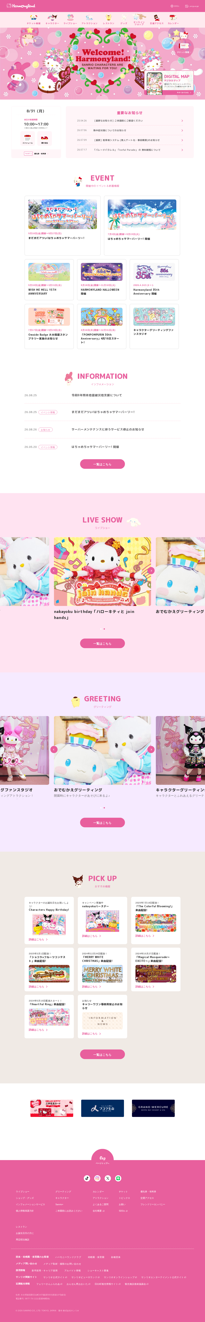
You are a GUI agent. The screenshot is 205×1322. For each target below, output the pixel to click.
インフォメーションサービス (30, 1204)
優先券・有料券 (148, 1191)
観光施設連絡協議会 (135, 1284)
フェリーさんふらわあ (48, 1284)
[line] (118, 1178)
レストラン (21, 1226)
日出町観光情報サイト (106, 1284)
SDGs (176, 6)
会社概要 (97, 1210)
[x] (108, 1178)
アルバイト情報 (72, 1270)
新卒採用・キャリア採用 (45, 1270)
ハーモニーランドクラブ (68, 1257)
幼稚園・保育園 (96, 1257)
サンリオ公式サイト (54, 1277)
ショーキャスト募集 (98, 1270)
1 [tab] (101, 95)
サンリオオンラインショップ (119, 1277)
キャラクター (62, 1198)
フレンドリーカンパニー (152, 1204)
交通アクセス (147, 1198)
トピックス (124, 1198)
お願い (122, 1204)
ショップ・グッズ (25, 1198)
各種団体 (115, 1257)
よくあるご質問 (100, 1204)
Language (194, 6)
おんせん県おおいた (77, 1284)
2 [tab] (104, 95)
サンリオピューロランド (84, 1277)
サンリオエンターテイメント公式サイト (162, 1277)
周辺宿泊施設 (22, 1239)
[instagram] (97, 1178)
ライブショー (22, 1191)
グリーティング (63, 1191)
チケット (123, 1191)
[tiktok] (87, 1178)
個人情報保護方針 (25, 1210)
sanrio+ (59, 1204)
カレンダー (98, 1191)
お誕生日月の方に (25, 1233)
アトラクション (100, 1198)
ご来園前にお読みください (68, 1210)
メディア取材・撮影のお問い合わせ (62, 1264)
